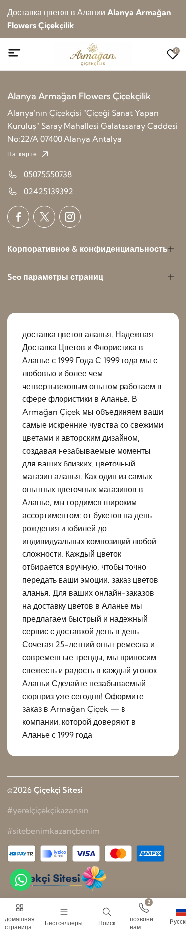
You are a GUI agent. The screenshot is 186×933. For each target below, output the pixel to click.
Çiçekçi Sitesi (58, 790)
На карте (22, 153)
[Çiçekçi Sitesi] (57, 878)
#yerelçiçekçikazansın (48, 810)
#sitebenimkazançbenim (53, 831)
